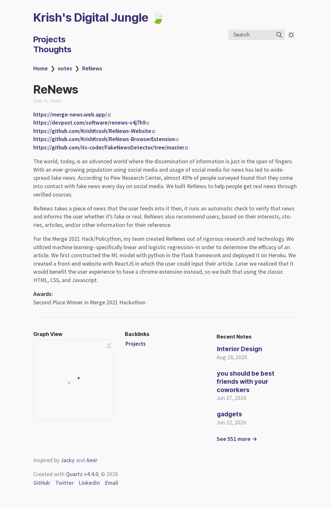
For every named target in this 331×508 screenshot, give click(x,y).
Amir (91, 460)
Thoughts (52, 49)
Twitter (64, 482)
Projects (49, 39)
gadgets (229, 414)
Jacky (68, 460)
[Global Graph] (109, 346)
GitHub (41, 482)
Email (111, 482)
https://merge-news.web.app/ (70, 114)
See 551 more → (237, 438)
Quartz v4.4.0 (82, 474)
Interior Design (239, 349)
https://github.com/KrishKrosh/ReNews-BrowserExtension (104, 139)
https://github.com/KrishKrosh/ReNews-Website (92, 131)
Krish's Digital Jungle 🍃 (99, 17)
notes (65, 68)
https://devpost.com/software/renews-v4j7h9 (89, 122)
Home (40, 68)
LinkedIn (89, 482)
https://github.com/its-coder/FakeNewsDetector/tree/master (108, 147)
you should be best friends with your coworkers (246, 382)
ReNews (92, 68)
